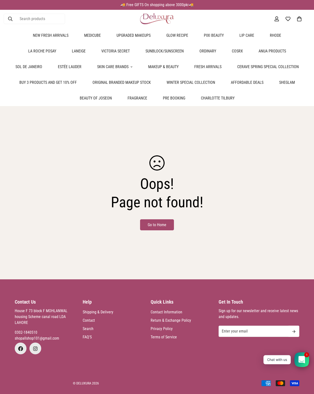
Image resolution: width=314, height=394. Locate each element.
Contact (89, 320)
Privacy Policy (162, 329)
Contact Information (166, 312)
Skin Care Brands (113, 66)
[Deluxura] (157, 19)
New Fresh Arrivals (50, 35)
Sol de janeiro (28, 66)
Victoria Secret (115, 51)
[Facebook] (20, 349)
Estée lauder (69, 66)
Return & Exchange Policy (171, 320)
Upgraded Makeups (134, 35)
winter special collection (191, 82)
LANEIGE (79, 51)
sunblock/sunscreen (164, 51)
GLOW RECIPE (177, 35)
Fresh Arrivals (208, 66)
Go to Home (157, 224)
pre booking (174, 98)
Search (88, 329)
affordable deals (247, 82)
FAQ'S (87, 337)
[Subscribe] (293, 331)
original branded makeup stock (121, 82)
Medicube (92, 35)
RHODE (275, 35)
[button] (299, 19)
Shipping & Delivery (98, 312)
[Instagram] (35, 349)
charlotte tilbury (218, 98)
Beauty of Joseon (96, 98)
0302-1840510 (26, 332)
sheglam (287, 82)
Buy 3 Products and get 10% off (48, 82)
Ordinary (207, 51)
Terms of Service (164, 337)
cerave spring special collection (268, 66)
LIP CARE (246, 35)
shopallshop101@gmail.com (37, 338)
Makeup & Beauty (163, 66)
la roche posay (42, 51)
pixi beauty (214, 35)
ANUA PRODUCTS (272, 51)
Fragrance (137, 98)
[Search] (10, 18)
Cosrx (237, 51)
